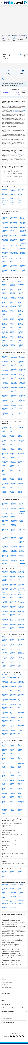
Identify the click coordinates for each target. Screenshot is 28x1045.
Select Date (23, 91)
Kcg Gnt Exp (5, 89)
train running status (15, 111)
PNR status (23, 110)
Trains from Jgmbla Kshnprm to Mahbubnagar (13, 863)
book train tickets (8, 104)
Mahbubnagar (6, 92)
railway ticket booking (19, 154)
